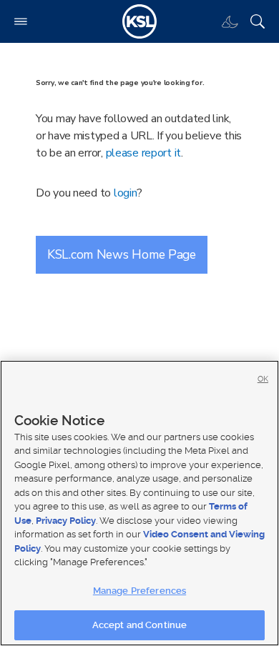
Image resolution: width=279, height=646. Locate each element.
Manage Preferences (139, 590)
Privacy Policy (66, 520)
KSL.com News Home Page (121, 254)
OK (263, 379)
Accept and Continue (139, 625)
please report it (144, 153)
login (125, 193)
